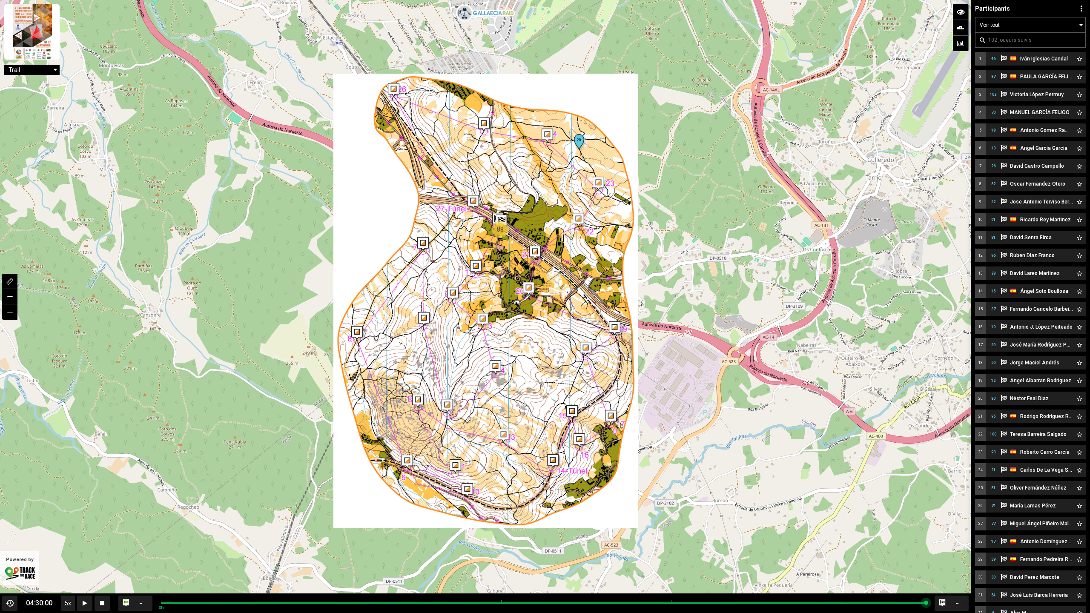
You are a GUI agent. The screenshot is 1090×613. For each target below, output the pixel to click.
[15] (572, 412)
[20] (528, 288)
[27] (473, 202)
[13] (503, 435)
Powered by (20, 559)
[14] (553, 461)
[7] (423, 244)
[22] (578, 219)
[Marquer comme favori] (1079, 58)
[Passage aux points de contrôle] (960, 27)
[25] (484, 124)
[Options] (1081, 8)
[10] (467, 490)
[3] (482, 320)
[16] (579, 440)
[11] (455, 466)
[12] (418, 400)
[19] (614, 328)
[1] (476, 267)
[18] (585, 348)
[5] (447, 405)
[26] (393, 90)
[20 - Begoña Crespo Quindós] (579, 141)
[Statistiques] (960, 43)
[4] (495, 367)
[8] (357, 333)
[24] (547, 135)
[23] (598, 183)
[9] (407, 461)
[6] (424, 319)
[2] (453, 294)
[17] (611, 417)
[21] (535, 252)
